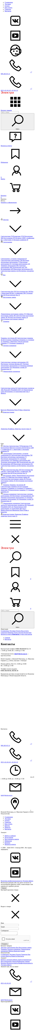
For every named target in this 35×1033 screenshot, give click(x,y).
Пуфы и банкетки (24, 410)
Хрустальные (9, 238)
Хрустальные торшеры (11, 340)
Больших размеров (21, 240)
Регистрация (9, 837)
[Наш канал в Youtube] (15, 42)
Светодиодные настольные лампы (13, 479)
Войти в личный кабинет (9, 959)
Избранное (8, 841)
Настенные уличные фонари (12, 364)
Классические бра (13, 295)
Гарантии (8, 9)
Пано (16, 410)
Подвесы (20, 238)
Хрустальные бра (23, 291)
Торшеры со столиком (16, 488)
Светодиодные (7, 236)
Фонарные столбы (19, 367)
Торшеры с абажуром (11, 341)
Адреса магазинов (26, 634)
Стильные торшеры (16, 343)
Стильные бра (7, 473)
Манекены (10, 410)
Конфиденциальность (25, 963)
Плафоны (11, 429)
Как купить (8, 7)
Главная (7, 637)
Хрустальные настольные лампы (12, 319)
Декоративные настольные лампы (13, 314)
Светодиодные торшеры (10, 486)
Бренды (7, 825)
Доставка (8, 4)
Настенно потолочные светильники (15, 261)
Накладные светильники (23, 269)
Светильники (11, 947)
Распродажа (27, 632)
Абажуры (18, 429)
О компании (9, 2)
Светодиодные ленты (9, 388)
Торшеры (4, 949)
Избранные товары (23, 961)
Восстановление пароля (9, 961)
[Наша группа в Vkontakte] (15, 27)
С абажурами (8, 240)
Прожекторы (6, 369)
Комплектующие (19, 951)
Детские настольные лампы (17, 317)
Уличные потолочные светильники (15, 364)
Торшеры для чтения (9, 338)
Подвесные (18, 236)
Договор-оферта (27, 881)
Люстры (4, 947)
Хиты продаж (19, 632)
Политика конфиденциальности (11, 881)
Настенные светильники (10, 459)
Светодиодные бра (8, 291)
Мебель (11, 951)
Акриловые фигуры (22, 391)
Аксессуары (26, 429)
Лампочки (4, 429)
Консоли (4, 410)
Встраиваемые (7, 269)
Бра (17, 947)
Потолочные (6, 448)
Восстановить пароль (12, 839)
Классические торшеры (19, 490)
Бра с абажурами (10, 471)
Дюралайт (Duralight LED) (13, 390)
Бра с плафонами (18, 293)
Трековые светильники (10, 265)
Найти (17, 129)
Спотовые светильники (21, 264)
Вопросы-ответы (6, 634)
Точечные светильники (10, 462)
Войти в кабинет (10, 836)
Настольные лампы (25, 947)
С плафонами (6, 449)
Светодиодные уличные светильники (14, 362)
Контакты (8, 11)
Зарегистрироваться (24, 959)
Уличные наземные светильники (16, 498)
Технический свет (19, 267)
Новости (7, 827)
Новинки (10, 632)
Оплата (7, 6)
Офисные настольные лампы (18, 477)
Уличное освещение (14, 949)
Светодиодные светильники (12, 260)
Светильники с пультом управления (14, 259)
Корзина (7, 842)
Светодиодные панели (10, 271)
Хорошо (4, 888)
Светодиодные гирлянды (17, 505)
